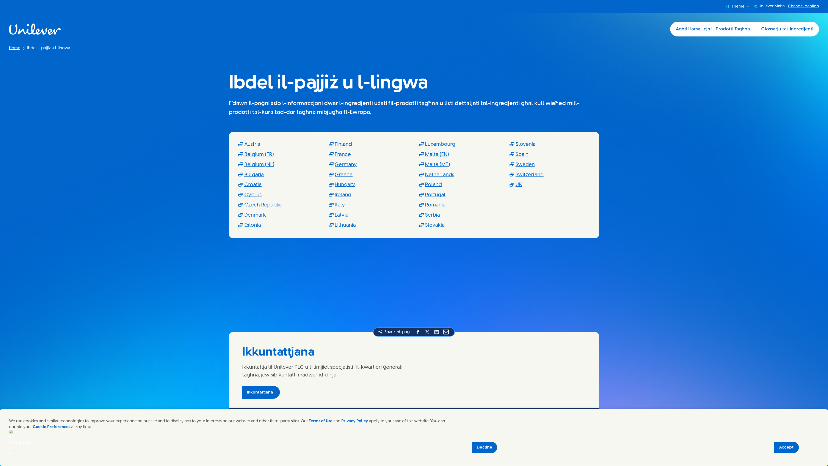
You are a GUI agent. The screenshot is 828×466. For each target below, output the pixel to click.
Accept (786, 447)
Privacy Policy (354, 421)
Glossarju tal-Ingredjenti (787, 29)
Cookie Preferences (51, 427)
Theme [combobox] (738, 6)
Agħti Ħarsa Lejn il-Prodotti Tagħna (713, 29)
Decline (484, 447)
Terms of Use (320, 421)
